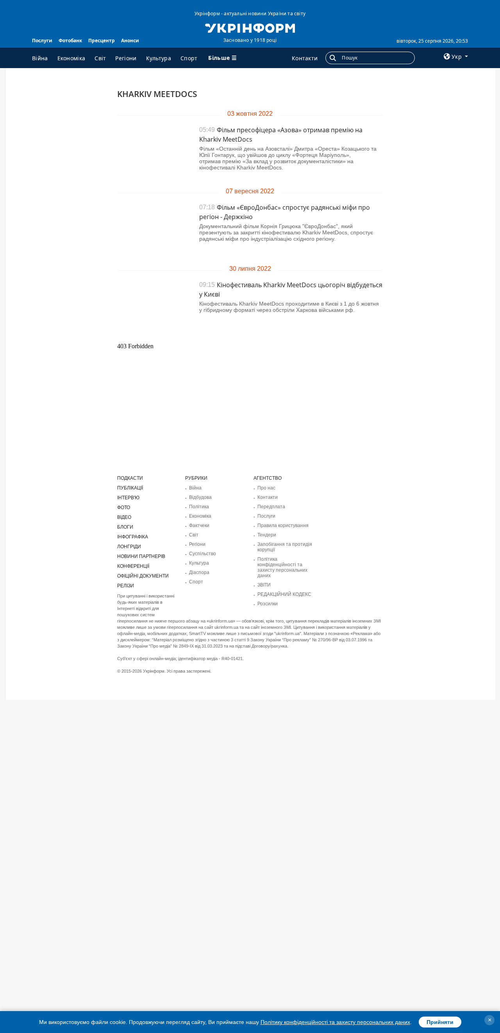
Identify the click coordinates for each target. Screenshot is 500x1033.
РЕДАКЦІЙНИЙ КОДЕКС (284, 594)
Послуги (42, 40)
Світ (100, 58)
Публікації (130, 488)
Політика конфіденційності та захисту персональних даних (282, 567)
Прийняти (440, 1022)
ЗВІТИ (264, 585)
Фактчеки (199, 525)
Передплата (271, 506)
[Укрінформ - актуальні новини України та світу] (250, 27)
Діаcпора (199, 572)
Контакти (305, 58)
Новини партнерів (141, 556)
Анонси (130, 40)
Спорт (189, 58)
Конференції (133, 566)
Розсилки (267, 603)
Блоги (125, 527)
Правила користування (283, 525)
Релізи (125, 585)
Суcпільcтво (202, 553)
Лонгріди (129, 546)
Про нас (266, 488)
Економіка (71, 58)
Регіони (125, 58)
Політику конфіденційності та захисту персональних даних (335, 1022)
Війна (40, 58)
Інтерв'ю (128, 497)
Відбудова (200, 497)
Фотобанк (70, 40)
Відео (124, 517)
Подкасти (130, 478)
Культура (158, 58)
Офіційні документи (143, 576)
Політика (199, 506)
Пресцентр (101, 40)
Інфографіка (132, 537)
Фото (123, 507)
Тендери (266, 535)
